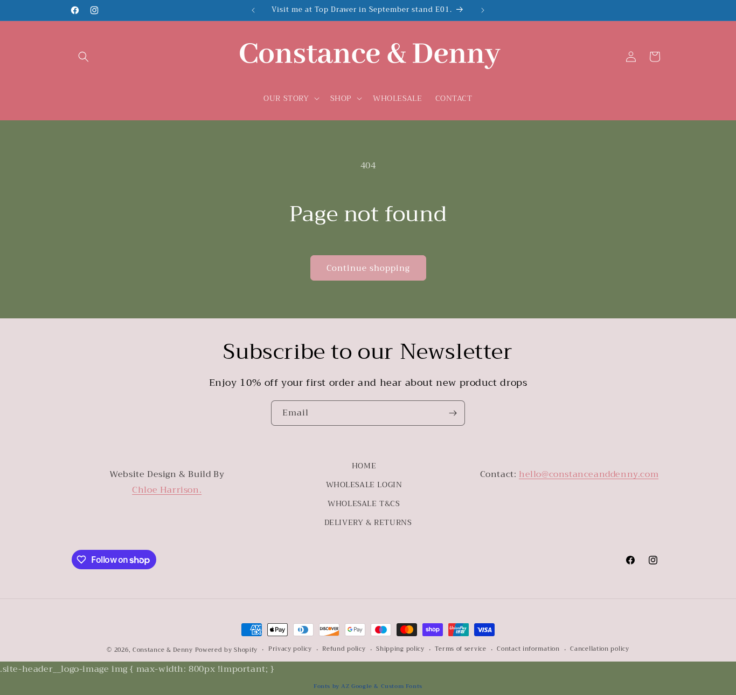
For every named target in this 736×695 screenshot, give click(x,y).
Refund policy (343, 649)
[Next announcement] (483, 10)
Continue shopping (368, 268)
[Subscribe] (452, 413)
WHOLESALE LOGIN (364, 484)
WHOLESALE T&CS (364, 503)
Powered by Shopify (226, 650)
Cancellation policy (599, 649)
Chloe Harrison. (167, 490)
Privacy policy (290, 649)
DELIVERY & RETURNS (368, 522)
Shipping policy (400, 649)
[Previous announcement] (253, 10)
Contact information (528, 649)
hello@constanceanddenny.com (588, 474)
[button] (83, 57)
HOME (364, 465)
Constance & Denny (163, 650)
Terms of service (460, 649)
